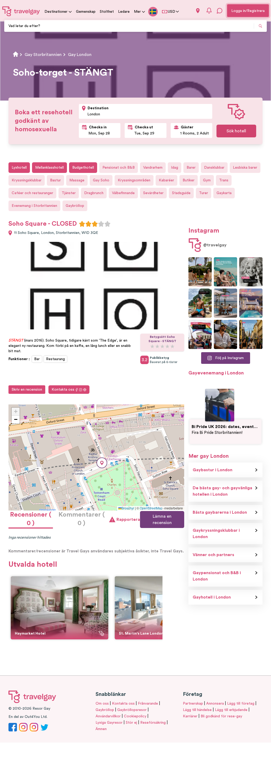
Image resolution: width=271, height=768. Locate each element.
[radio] (82, 224)
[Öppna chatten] (219, 10)
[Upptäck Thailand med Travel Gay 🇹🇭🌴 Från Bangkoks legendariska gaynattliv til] (200, 303)
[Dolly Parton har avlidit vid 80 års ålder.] (251, 271)
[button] (101, 462)
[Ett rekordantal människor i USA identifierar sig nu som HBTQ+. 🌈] (200, 334)
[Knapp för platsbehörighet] (198, 10)
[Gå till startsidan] (21, 11)
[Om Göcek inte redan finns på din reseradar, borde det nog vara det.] (200, 271)
